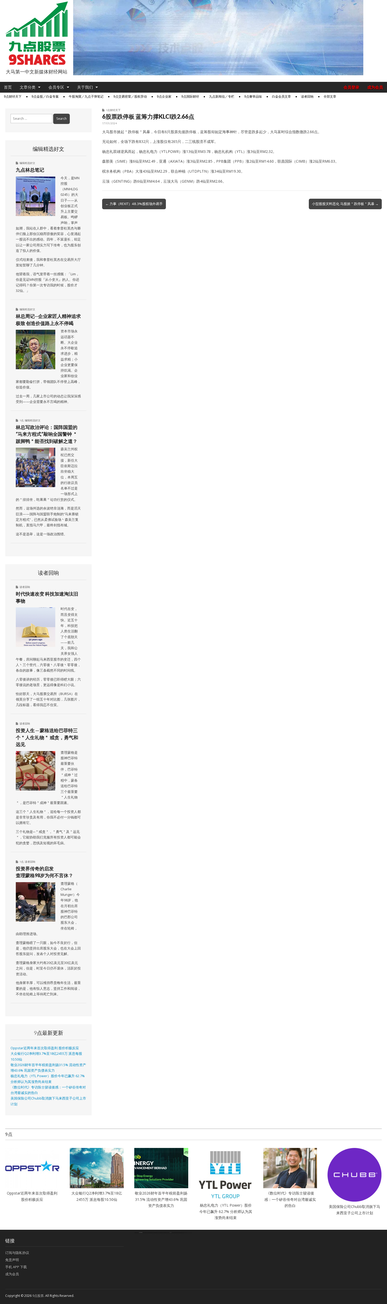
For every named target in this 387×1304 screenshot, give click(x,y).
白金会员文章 (281, 96)
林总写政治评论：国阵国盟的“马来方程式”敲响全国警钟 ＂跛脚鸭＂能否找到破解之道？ (46, 434)
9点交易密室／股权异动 (130, 96)
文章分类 (28, 87)
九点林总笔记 (30, 170)
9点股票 (38, 1295)
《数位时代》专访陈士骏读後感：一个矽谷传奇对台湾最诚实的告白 (290, 1199)
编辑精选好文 (27, 162)
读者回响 (307, 96)
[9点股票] (36, 33)
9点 (21, 420)
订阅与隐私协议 (17, 1252)
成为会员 (375, 87)
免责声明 (12, 1259)
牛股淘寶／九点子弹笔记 (86, 96)
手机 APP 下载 (16, 1267)
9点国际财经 (190, 96)
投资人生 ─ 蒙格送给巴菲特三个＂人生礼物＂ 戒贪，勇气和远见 (47, 737)
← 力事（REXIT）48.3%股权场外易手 (134, 203)
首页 (8, 87)
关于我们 (85, 87)
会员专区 (56, 87)
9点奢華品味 (253, 96)
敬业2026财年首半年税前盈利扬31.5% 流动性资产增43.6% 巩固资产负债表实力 (161, 1199)
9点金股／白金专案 (45, 96)
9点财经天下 (13, 96)
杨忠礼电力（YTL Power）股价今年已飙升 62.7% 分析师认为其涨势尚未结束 (225, 1211)
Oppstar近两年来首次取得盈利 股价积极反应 (45, 1048)
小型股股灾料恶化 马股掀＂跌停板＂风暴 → (345, 203)
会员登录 (351, 87)
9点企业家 (164, 96)
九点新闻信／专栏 (221, 96)
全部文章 (330, 96)
